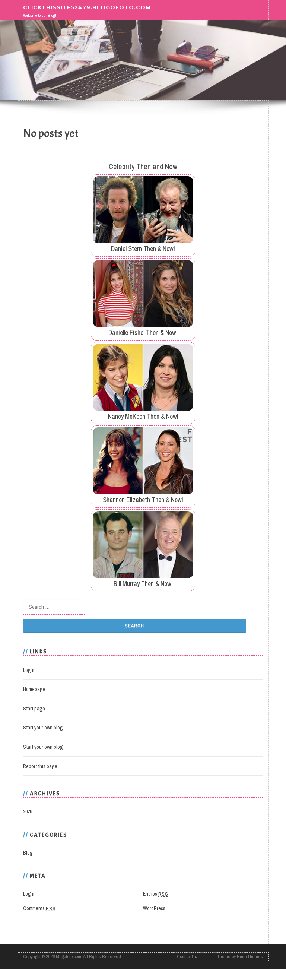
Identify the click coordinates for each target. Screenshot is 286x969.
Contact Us (187, 956)
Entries (155, 893)
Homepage (34, 689)
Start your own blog (43, 727)
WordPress (154, 908)
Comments (39, 908)
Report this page (40, 766)
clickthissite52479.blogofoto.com (87, 7)
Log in (29, 670)
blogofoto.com (68, 956)
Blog (28, 852)
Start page (34, 708)
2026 (27, 811)
